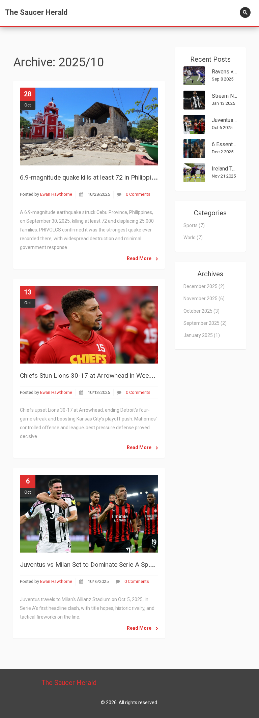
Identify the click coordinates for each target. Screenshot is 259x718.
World (193, 237)
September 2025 (205, 323)
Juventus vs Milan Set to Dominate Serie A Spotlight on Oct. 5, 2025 (115, 564)
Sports (194, 225)
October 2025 (201, 311)
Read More (139, 258)
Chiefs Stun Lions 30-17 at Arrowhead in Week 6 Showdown (105, 375)
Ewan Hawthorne (56, 194)
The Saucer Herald (36, 12)
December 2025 (204, 286)
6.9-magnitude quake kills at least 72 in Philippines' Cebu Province (112, 177)
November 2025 (204, 298)
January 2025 (201, 335)
